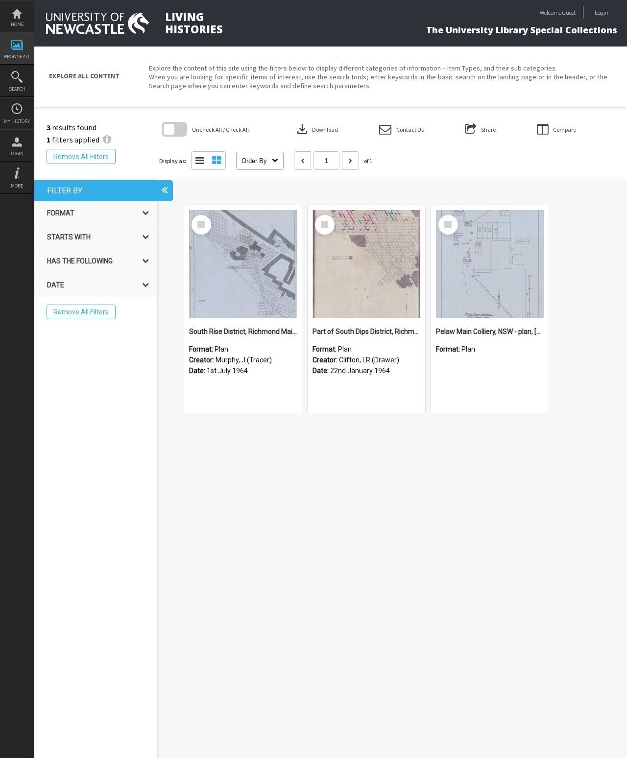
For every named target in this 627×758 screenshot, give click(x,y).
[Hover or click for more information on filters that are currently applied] (107, 139)
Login (17, 153)
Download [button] (316, 129)
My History (17, 121)
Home (17, 24)
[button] (401, 129)
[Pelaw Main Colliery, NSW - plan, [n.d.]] (490, 264)
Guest (569, 12)
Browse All (17, 56)
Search (17, 89)
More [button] (17, 186)
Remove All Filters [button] (81, 157)
